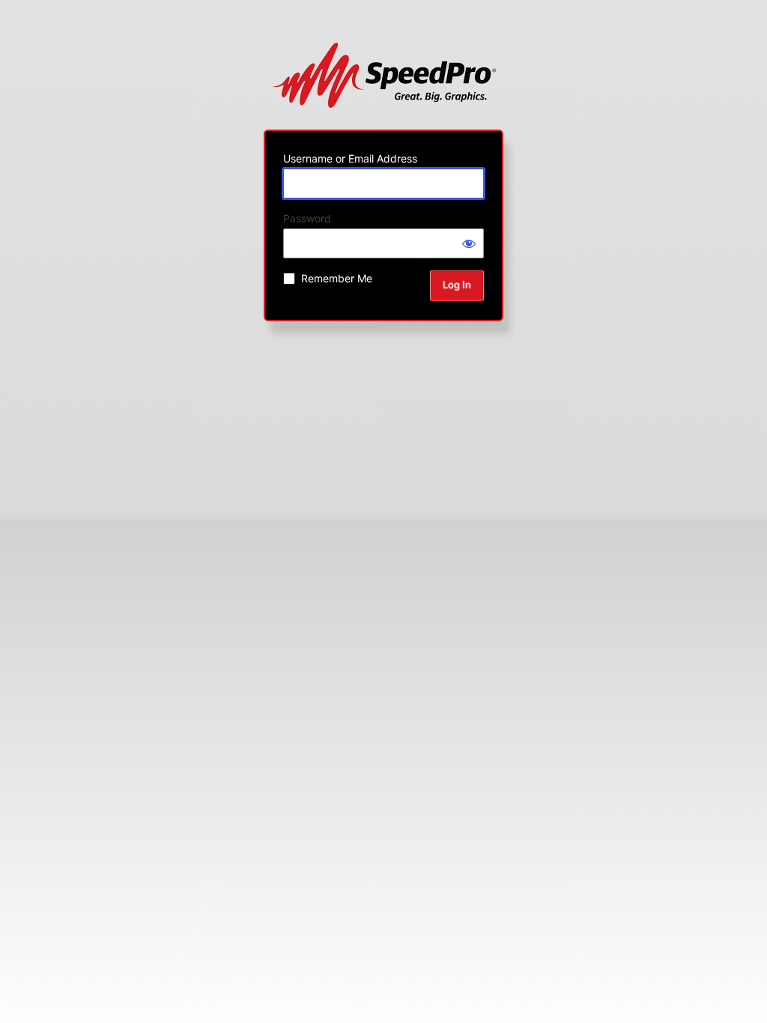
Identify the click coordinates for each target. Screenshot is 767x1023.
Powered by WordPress (384, 75)
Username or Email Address (350, 158)
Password (307, 218)
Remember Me (336, 278)
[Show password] (469, 243)
